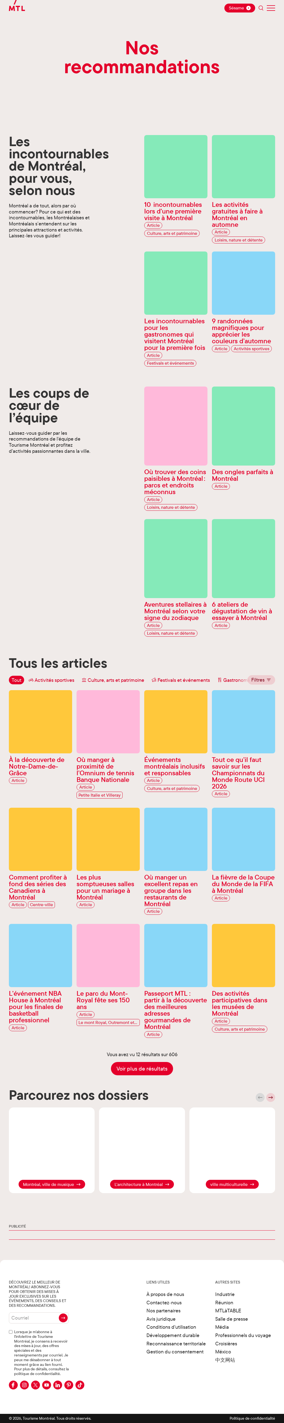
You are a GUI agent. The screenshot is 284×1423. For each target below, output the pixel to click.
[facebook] (13, 1385)
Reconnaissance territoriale (176, 1343)
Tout (16, 680)
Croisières (226, 1343)
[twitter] (35, 1385)
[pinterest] (68, 1385)
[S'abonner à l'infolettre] (63, 1317)
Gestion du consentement (175, 1351)
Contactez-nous (164, 1302)
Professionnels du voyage (243, 1335)
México (223, 1351)
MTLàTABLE (228, 1310)
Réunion (224, 1302)
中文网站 (225, 1360)
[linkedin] (57, 1385)
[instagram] (24, 1385)
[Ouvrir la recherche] (260, 8)
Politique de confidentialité (252, 1418)
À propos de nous (165, 1294)
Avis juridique (161, 1319)
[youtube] (46, 1385)
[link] (52, 1184)
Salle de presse (231, 1319)
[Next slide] (270, 1097)
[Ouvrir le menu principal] (271, 8)
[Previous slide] (260, 1097)
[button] (261, 679)
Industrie (225, 1294)
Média (222, 1327)
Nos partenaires (163, 1310)
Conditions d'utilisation (171, 1327)
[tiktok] (79, 1385)
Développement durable (172, 1335)
